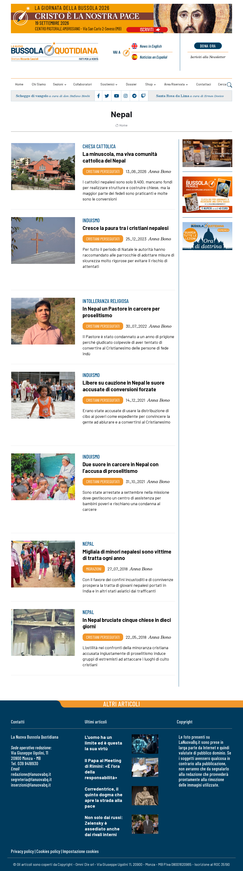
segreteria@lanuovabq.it (31, 779)
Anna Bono (159, 171)
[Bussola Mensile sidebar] (207, 195)
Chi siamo (39, 84)
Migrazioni (93, 568)
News (151, 46)
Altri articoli (121, 703)
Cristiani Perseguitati (103, 171)
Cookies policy (48, 851)
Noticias (153, 57)
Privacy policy (22, 851)
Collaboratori (82, 84)
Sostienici (107, 84)
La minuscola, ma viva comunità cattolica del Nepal (120, 157)
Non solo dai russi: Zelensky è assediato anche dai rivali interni (104, 826)
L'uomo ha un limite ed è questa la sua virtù (103, 742)
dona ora (208, 45)
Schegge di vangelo (32, 95)
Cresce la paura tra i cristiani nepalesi (125, 228)
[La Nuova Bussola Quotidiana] (55, 52)
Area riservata (174, 84)
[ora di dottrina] (207, 236)
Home (19, 84)
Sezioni (58, 84)
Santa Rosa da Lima (172, 95)
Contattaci (203, 84)
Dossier (131, 84)
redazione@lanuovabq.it (31, 774)
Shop (149, 84)
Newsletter (208, 57)
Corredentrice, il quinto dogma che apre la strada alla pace (103, 797)
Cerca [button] (222, 84)
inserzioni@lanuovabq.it (31, 784)
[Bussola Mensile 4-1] (207, 153)
